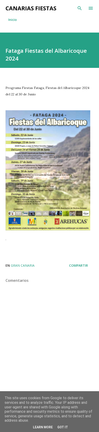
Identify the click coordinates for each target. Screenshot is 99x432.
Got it (62, 427)
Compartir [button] (78, 265)
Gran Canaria (23, 265)
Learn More (43, 427)
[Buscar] (79, 8)
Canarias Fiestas (31, 8)
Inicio (12, 19)
